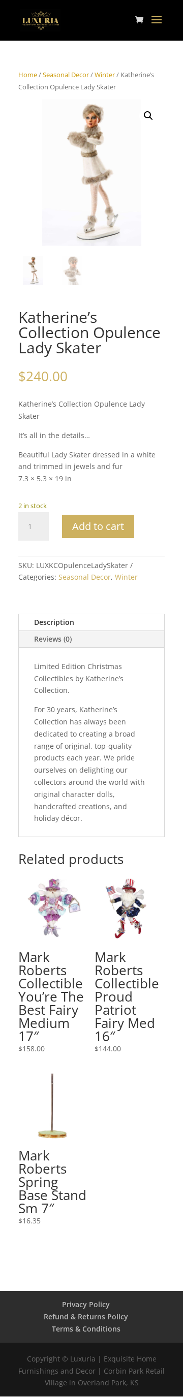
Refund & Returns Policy (86, 1316)
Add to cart (98, 526)
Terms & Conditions (86, 1329)
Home (27, 74)
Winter (105, 74)
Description (54, 622)
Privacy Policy (86, 1304)
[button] (148, 116)
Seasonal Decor (66, 74)
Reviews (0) (53, 639)
